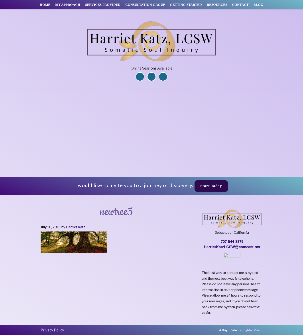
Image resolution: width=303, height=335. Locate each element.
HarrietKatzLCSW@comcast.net (232, 247)
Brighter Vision (252, 330)
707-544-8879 (232, 241)
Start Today (211, 186)
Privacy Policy (52, 330)
